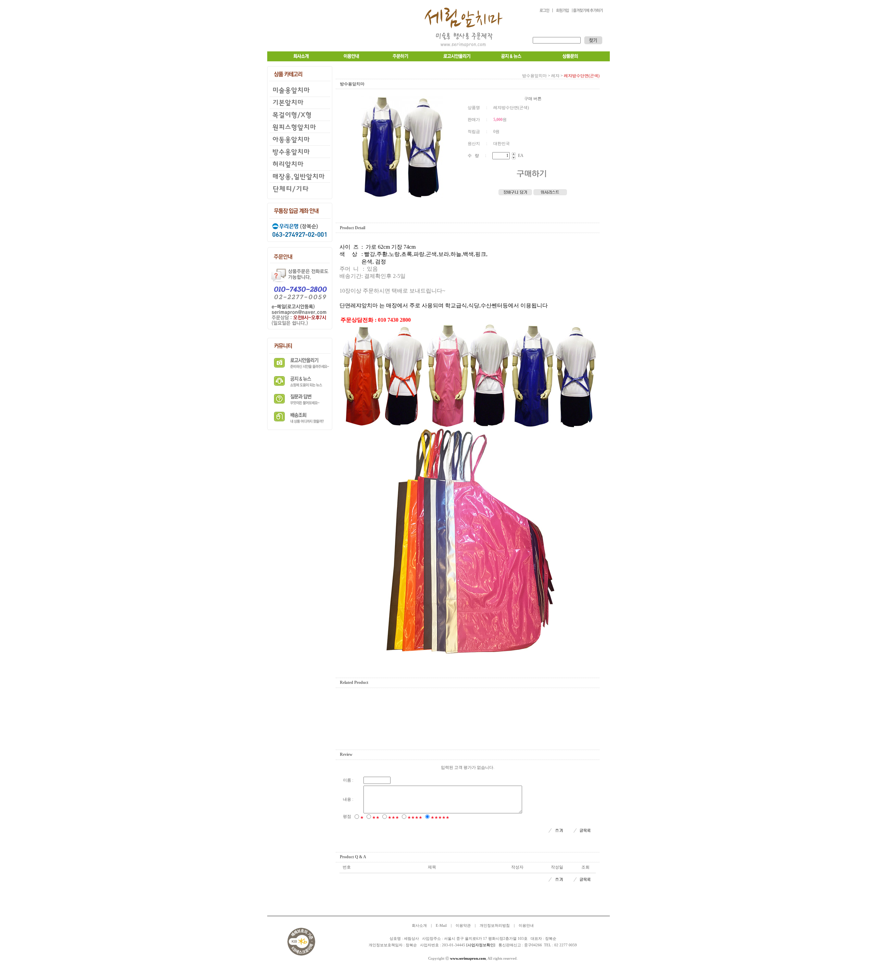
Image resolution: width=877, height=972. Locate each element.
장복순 (411, 945)
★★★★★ (440, 817)
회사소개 (419, 925)
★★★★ (414, 817)
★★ (376, 817)
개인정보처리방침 (495, 925)
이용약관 (463, 925)
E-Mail (441, 925)
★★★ (393, 817)
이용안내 (526, 925)
